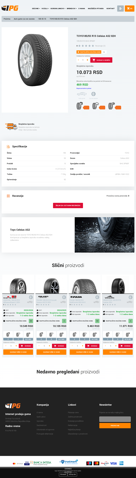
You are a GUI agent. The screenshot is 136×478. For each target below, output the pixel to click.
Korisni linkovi (57, 8)
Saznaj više (72, 474)
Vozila (45, 8)
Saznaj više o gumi (18, 352)
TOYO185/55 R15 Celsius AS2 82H (63, 19)
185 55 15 (42, 19)
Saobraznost (42, 425)
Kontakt (111, 8)
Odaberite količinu (83, 56)
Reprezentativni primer (83, 88)
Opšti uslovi (41, 417)
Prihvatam (63, 474)
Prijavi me (115, 426)
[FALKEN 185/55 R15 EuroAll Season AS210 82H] (51, 284)
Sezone (35, 8)
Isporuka (40, 421)
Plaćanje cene (73, 412)
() (130, 8)
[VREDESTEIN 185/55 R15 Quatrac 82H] (118, 284)
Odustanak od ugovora (45, 429)
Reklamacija (72, 425)
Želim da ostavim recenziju (68, 205)
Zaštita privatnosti (75, 417)
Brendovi (71, 8)
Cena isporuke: (10, 313)
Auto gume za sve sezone (24, 19)
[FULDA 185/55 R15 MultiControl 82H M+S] (85, 284)
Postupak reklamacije (45, 434)
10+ (31, 321)
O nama (81, 8)
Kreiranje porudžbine (76, 421)
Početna (7, 19)
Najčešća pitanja (96, 8)
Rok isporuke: (10, 316)
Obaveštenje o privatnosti (78, 434)
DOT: (7, 310)
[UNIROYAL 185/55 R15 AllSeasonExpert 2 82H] (18, 284)
